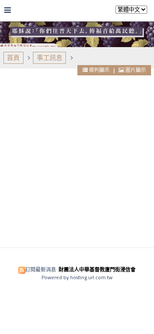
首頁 (13, 58)
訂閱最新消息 (40, 269)
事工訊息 (49, 58)
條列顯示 (99, 70)
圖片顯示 (135, 70)
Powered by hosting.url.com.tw (77, 277)
